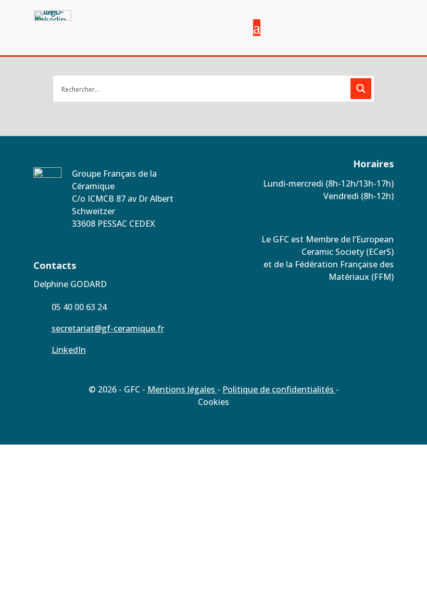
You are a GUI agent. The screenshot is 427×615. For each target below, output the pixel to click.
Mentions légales (182, 389)
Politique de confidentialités (279, 389)
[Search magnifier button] (360, 88)
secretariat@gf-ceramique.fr (108, 328)
